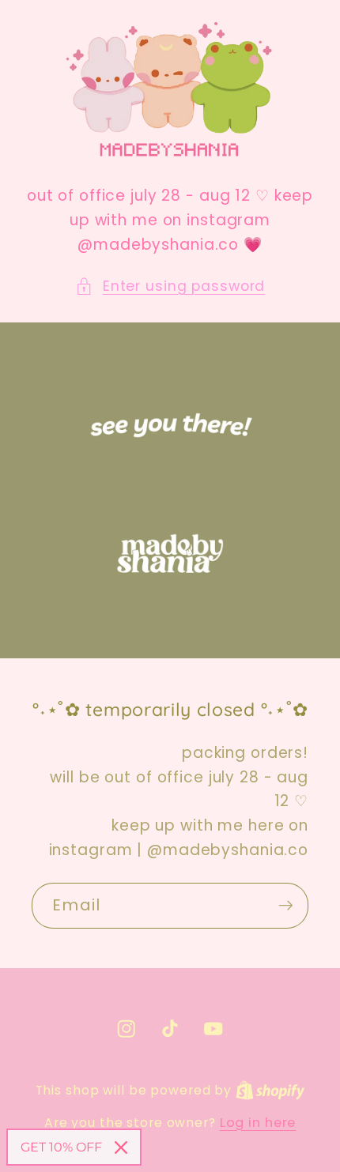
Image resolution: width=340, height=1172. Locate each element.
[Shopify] (270, 1090)
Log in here (258, 1123)
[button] (170, 286)
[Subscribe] (286, 905)
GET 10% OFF (61, 1147)
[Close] (121, 1147)
